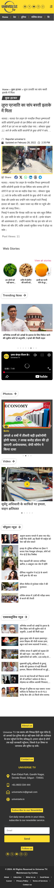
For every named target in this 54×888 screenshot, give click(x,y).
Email (7, 826)
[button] (16, 177)
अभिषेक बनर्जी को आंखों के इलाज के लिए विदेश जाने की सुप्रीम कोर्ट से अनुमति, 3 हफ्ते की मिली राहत (34, 628)
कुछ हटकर (16, 89)
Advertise (17, 877)
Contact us (27, 885)
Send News (44, 877)
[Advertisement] (27, 52)
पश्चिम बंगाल (36, 17)
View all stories (43, 260)
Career (9, 881)
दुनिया (23, 17)
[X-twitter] (29, 7)
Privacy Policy (22, 881)
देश (14, 17)
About (6, 877)
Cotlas (34, 873)
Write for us (30, 877)
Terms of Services (40, 881)
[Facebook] (25, 7)
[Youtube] (34, 7)
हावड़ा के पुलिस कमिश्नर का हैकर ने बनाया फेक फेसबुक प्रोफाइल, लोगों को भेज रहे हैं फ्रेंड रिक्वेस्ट (35, 551)
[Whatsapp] (43, 7)
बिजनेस (6, 431)
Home (5, 17)
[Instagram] (38, 7)
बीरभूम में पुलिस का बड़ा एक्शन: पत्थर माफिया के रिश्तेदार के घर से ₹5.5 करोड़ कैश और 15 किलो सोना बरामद (35, 692)
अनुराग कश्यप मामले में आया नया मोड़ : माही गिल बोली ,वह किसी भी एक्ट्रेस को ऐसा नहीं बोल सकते (35, 539)
